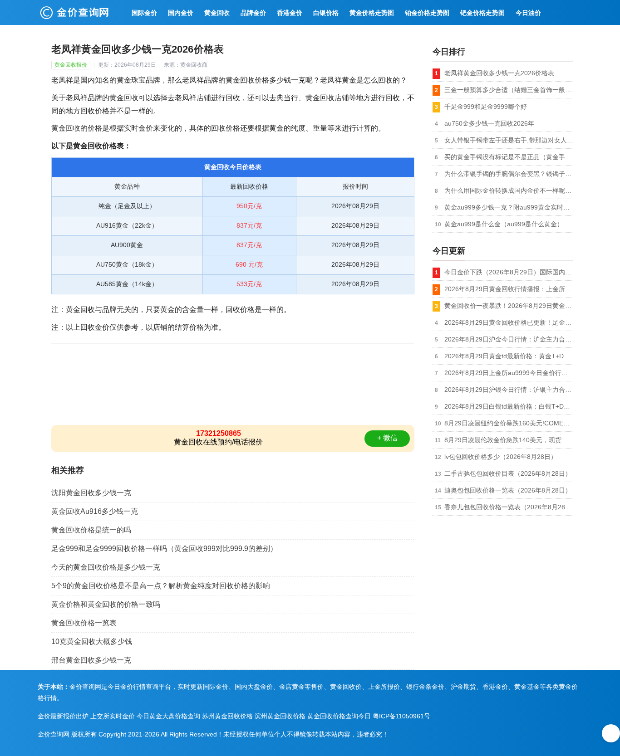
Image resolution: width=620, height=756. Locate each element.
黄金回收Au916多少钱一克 (94, 511)
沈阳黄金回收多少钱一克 (91, 493)
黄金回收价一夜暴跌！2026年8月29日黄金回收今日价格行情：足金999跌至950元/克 (508, 305)
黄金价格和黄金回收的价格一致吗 (105, 604)
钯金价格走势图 (482, 12)
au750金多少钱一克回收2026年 (489, 123)
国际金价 (144, 12)
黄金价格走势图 (371, 12)
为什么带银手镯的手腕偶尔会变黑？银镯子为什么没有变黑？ (508, 173)
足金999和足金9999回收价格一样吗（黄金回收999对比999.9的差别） (164, 548)
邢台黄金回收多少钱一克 (91, 660)
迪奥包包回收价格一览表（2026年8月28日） (507, 490)
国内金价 (180, 12)
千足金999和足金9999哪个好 (485, 106)
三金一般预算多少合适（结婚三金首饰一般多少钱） (508, 89)
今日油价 (528, 12)
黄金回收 (217, 12)
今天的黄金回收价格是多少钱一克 (105, 567)
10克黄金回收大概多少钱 (91, 641)
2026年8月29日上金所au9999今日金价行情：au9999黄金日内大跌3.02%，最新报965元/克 (508, 372)
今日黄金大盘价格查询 (168, 716)
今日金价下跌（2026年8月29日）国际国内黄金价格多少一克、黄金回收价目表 (508, 272)
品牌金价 (253, 12)
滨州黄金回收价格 (280, 716)
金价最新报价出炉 (63, 716)
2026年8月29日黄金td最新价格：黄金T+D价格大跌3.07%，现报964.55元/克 (508, 356)
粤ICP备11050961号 (401, 716)
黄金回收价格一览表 (84, 623)
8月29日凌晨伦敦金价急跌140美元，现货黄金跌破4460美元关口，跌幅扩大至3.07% (508, 440)
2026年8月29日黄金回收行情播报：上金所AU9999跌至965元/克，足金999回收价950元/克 (508, 289)
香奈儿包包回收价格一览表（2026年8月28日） (508, 507)
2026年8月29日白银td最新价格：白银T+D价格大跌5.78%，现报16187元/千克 (508, 406)
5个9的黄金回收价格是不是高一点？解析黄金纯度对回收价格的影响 (160, 586)
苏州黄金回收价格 (227, 716)
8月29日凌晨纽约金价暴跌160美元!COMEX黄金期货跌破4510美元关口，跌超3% (508, 423)
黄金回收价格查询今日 (339, 716)
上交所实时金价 (112, 716)
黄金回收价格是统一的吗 (91, 530)
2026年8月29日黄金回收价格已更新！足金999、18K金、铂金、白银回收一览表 (508, 322)
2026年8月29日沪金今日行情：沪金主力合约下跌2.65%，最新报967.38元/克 (508, 339)
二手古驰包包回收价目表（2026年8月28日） (507, 473)
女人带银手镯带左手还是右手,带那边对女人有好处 (508, 140)
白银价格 (326, 12)
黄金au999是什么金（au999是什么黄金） (503, 224)
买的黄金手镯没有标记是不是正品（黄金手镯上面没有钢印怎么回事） (508, 157)
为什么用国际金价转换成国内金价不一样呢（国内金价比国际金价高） (508, 190)
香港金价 (289, 12)
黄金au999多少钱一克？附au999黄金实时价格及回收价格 (508, 207)
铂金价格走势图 (427, 12)
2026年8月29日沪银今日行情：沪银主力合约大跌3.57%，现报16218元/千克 (508, 389)
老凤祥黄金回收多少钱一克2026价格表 (499, 73)
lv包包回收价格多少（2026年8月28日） (500, 456)
